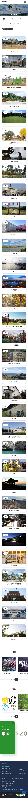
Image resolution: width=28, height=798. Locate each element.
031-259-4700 (9, 783)
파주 (13, 19)
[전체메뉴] (25, 2)
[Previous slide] (12, 679)
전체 (4, 19)
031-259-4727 (7, 785)
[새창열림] (13, 723)
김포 (21, 19)
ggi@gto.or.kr (8, 787)
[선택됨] (3, 734)
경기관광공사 (4, 764)
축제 (10, 23)
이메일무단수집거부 (6, 768)
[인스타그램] (8, 734)
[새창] (21, 794)
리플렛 (18, 23)
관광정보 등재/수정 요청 (6, 773)
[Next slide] (16, 679)
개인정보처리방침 (5, 766)
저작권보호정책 (5, 771)
